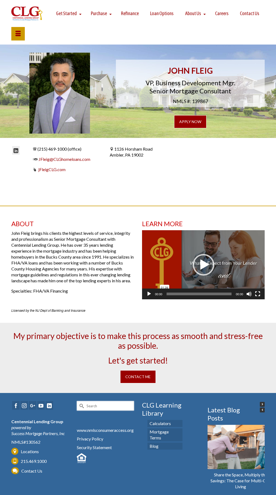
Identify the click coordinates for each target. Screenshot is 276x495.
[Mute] (249, 294)
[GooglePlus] (32, 405)
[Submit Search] (81, 406)
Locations (30, 451)
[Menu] (18, 33)
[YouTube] (41, 405)
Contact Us (31, 470)
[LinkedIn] (16, 150)
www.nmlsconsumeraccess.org (105, 430)
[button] (203, 265)
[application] (203, 264)
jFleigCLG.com (51, 169)
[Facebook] (16, 405)
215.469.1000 (33, 461)
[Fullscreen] (257, 294)
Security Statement (94, 447)
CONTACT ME (138, 376)
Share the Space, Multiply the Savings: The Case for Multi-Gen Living (240, 480)
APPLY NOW (190, 121)
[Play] (149, 294)
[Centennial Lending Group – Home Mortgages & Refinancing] (27, 13)
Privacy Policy (90, 438)
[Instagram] (24, 405)
